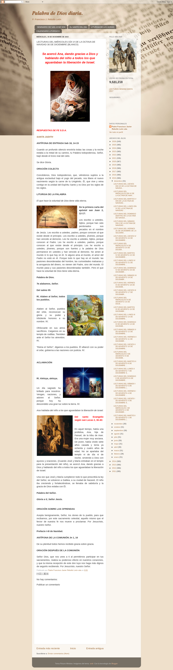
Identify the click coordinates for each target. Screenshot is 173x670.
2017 (114, 171)
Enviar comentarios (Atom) (58, 654)
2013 (114, 465)
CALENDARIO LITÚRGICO (48, 31)
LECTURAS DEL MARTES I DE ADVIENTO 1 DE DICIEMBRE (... (125, 418)
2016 (114, 175)
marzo (117, 450)
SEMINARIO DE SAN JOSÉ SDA (51, 27)
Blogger (114, 664)
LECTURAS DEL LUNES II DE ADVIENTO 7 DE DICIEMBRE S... (124, 371)
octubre (117, 427)
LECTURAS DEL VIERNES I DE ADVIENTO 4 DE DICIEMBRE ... (125, 393)
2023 (114, 151)
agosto (117, 434)
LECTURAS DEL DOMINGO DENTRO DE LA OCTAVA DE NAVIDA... (125, 216)
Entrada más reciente (48, 648)
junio (116, 440)
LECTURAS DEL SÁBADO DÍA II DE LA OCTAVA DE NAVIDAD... (124, 223)
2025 (114, 145)
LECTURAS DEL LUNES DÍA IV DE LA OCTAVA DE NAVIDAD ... (125, 208)
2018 (114, 168)
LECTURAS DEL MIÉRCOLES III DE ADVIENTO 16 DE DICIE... (122, 301)
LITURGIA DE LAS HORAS (102, 27)
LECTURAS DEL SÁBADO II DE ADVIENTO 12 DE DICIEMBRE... (125, 332)
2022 (114, 155)
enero (116, 457)
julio (116, 437)
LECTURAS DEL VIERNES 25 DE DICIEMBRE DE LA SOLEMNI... (125, 231)
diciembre (118, 181)
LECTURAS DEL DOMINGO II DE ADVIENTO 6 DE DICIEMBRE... (125, 378)
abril (116, 447)
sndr (91, 664)
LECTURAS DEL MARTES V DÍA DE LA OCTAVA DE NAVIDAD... (125, 201)
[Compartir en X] (42, 573)
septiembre (119, 430)
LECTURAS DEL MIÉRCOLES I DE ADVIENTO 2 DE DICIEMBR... (122, 409)
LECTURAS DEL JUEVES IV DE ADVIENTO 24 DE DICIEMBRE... (125, 238)
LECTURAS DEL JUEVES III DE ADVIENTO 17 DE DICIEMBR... (125, 292)
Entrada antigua (95, 648)
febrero (117, 454)
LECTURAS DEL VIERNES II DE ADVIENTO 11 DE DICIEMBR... (125, 339)
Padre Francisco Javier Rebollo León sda (122, 128)
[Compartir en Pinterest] (47, 573)
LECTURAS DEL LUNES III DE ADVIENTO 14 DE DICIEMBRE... (124, 317)
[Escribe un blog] (40, 573)
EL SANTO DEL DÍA (78, 27)
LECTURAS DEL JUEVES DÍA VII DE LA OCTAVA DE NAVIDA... (125, 186)
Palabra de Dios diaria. (57, 13)
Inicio (73, 648)
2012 (114, 468)
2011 (114, 471)
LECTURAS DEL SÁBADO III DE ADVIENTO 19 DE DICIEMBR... (125, 277)
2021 (114, 158)
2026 (114, 141)
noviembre (118, 424)
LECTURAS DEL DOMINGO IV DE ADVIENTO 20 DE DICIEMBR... (125, 270)
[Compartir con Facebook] (45, 573)
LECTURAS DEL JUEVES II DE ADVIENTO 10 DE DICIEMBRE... (125, 346)
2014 (114, 461)
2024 (114, 148)
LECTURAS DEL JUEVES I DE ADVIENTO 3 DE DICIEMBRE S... (124, 401)
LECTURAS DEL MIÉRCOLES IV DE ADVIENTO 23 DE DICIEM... (122, 247)
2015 (114, 178)
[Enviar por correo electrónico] (37, 573)
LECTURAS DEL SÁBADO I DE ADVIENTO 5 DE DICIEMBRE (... (125, 386)
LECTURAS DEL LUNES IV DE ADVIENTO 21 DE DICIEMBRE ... (124, 262)
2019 (114, 165)
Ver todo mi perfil (116, 132)
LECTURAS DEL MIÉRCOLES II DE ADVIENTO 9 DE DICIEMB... (122, 355)
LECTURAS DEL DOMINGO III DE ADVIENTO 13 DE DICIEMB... (125, 324)
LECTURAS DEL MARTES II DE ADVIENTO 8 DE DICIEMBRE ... (125, 363)
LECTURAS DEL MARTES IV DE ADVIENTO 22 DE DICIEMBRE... (124, 255)
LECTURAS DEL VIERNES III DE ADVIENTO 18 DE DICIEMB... (124, 285)
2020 (114, 161)
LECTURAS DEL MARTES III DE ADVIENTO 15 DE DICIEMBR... (124, 309)
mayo (116, 444)
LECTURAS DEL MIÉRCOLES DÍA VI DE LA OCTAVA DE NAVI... (124, 193)
